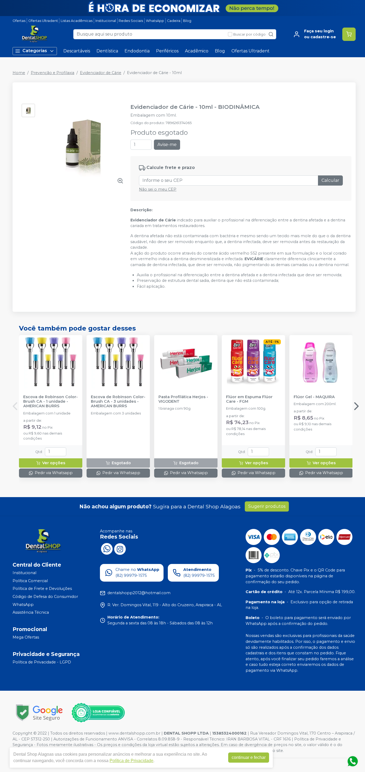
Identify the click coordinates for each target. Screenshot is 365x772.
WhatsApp (155, 21)
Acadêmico (196, 50)
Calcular (330, 180)
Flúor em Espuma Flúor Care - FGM (249, 399)
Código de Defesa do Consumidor (45, 596)
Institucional (105, 21)
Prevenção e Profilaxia (52, 72)
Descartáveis (76, 50)
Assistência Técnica (31, 612)
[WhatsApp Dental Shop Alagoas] (106, 548)
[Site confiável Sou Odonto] (98, 712)
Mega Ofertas (26, 637)
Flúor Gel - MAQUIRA (314, 397)
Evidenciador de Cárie (100, 72)
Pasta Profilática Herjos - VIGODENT (183, 399)
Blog (187, 21)
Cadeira (173, 21)
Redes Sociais (131, 21)
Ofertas (19, 21)
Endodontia (137, 50)
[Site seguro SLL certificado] (39, 713)
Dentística (107, 50)
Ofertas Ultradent (43, 21)
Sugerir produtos (266, 506)
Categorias (34, 50)
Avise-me (167, 144)
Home (19, 72)
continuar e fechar (249, 757)
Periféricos (167, 50)
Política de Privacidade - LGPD (42, 662)
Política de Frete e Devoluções (42, 588)
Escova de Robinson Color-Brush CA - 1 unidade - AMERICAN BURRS (50, 402)
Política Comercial (30, 580)
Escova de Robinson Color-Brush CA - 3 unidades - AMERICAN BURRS (118, 402)
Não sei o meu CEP (157, 189)
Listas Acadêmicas (76, 21)
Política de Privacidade (131, 760)
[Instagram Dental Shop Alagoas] (120, 548)
